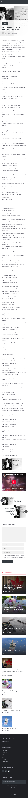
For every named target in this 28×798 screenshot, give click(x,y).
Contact (16, 791)
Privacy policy (22, 791)
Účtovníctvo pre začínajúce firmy (11, 710)
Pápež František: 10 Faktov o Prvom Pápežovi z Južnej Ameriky (10, 511)
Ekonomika (4, 752)
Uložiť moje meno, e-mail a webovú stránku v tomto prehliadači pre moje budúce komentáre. (14, 556)
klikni (14, 455)
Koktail (5, 23)
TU (16, 455)
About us (11, 791)
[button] (26, 2)
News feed (5, 791)
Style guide (14, 794)
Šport (3, 756)
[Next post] (26, 512)
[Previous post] (2, 501)
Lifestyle (4, 759)
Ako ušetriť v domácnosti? (12, 650)
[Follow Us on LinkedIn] (9, 771)
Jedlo (3, 754)
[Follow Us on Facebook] (3, 771)
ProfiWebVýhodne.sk (14, 787)
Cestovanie (4, 750)
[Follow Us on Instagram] (6, 771)
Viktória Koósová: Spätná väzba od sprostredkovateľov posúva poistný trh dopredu (13, 587)
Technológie (5, 761)
